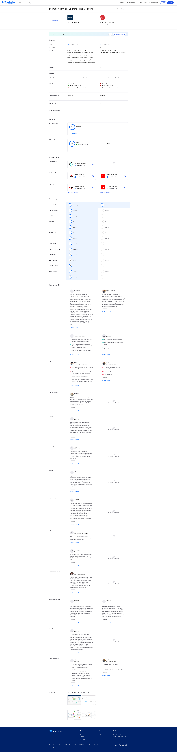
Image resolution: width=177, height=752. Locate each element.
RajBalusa (76, 362)
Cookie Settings (96, 744)
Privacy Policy (65, 744)
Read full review (74, 327)
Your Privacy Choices (74, 744)
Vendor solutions (131, 2)
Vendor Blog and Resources (119, 736)
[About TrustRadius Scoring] (68, 44)
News (81, 738)
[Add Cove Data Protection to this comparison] (93, 164)
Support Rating (52, 232)
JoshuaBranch (76, 393)
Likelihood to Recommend (55, 204)
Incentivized (105, 309)
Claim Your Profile (117, 734)
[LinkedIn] (126, 745)
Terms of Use (52, 744)
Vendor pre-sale (52, 276)
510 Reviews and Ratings (71, 24)
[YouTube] (116, 745)
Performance (52, 227)
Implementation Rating (54, 249)
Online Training (52, 243)
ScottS (75, 447)
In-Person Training (53, 238)
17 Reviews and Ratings (104, 24)
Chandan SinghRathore (110, 290)
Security (58, 744)
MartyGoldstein (77, 550)
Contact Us (82, 739)
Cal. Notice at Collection (85, 744)
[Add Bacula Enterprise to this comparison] (93, 176)
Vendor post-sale (53, 271)
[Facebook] (120, 745)
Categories (121, 2)
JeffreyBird (76, 335)
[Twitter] (123, 745)
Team (81, 734)
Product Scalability (53, 265)
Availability (51, 221)
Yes (110, 34)
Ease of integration (53, 260)
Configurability (52, 254)
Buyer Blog (99, 734)
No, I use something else (119, 34)
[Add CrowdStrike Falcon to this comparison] (125, 176)
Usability (51, 216)
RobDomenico (77, 572)
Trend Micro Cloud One (107, 22)
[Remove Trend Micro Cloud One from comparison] (127, 15)
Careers (82, 736)
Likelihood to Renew (53, 210)
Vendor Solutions (117, 733)
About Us (82, 733)
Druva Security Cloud (74, 22)
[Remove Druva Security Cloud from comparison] (95, 15)
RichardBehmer (77, 290)
